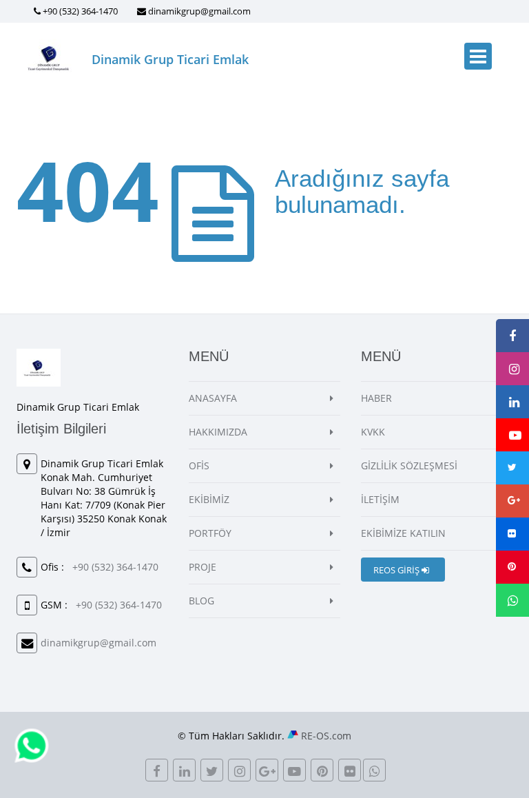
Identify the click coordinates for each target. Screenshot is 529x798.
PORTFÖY (210, 533)
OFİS (199, 465)
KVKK (373, 431)
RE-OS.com (326, 735)
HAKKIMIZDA (218, 431)
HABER (376, 398)
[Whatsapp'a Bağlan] (32, 744)
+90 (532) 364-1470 (80, 11)
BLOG (201, 600)
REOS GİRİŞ (397, 570)
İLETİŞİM (380, 499)
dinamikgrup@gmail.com (199, 11)
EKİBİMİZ (209, 499)
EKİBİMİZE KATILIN (403, 533)
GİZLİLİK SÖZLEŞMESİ (409, 465)
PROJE (202, 566)
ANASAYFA (213, 398)
